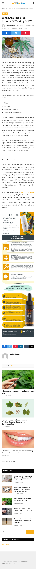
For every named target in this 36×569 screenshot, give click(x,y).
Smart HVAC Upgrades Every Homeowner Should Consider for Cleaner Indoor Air (23, 478)
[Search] (33, 3)
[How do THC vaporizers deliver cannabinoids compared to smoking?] (7, 521)
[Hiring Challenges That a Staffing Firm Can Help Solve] (7, 511)
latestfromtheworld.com (9, 563)
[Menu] (3, 3)
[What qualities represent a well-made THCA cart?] (18, 379)
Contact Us (12, 557)
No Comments (13, 28)
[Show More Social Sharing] (32, 33)
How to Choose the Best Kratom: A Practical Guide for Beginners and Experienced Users (14, 422)
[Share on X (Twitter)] (16, 33)
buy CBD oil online (27, 192)
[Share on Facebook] (6, 33)
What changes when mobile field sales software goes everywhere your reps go (22, 489)
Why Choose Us (23, 557)
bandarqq (5, 545)
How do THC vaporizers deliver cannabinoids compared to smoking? (23, 520)
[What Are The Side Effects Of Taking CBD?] (18, 47)
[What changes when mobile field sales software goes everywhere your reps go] (7, 489)
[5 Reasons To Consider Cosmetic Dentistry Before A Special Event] (18, 439)
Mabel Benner (11, 25)
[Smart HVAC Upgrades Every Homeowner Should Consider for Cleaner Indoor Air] (7, 478)
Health (5, 13)
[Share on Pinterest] (25, 33)
